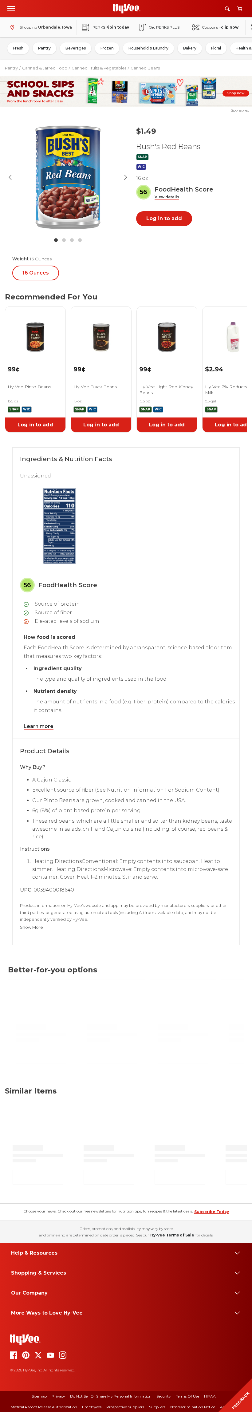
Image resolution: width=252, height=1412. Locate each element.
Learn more (38, 726)
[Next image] (125, 177)
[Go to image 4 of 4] (80, 240)
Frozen (107, 48)
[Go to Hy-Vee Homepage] (126, 9)
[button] (167, 197)
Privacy (58, 1396)
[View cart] (240, 9)
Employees (91, 1407)
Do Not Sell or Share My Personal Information (111, 1396)
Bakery (189, 48)
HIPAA (210, 1396)
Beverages (75, 48)
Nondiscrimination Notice (192, 1407)
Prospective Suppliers (125, 1407)
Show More (31, 927)
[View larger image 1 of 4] (68, 177)
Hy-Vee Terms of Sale (172, 1235)
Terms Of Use (187, 1396)
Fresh (18, 48)
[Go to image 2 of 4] (64, 240)
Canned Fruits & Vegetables (99, 67)
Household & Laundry (148, 48)
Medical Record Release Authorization (44, 1407)
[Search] (227, 8)
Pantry (44, 48)
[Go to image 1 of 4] (56, 240)
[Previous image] (10, 177)
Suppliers (157, 1407)
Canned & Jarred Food (44, 67)
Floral (216, 48)
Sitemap (39, 1396)
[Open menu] (11, 8)
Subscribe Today (211, 1211)
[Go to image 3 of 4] (72, 240)
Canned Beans (145, 67)
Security (163, 1396)
